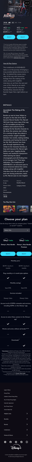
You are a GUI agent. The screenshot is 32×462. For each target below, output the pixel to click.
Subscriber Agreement (9, 403)
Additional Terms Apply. (19, 57)
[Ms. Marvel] (9, 209)
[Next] (29, 208)
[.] (5, 442)
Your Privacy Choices (8, 406)
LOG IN (27, 3)
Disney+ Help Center (20, 373)
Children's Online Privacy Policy (10, 396)
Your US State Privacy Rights (10, 399)
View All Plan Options (10, 63)
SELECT (9, 37)
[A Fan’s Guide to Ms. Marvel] (23, 209)
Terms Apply (5, 351)
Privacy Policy (7, 393)
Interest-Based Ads (8, 409)
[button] (16, 413)
